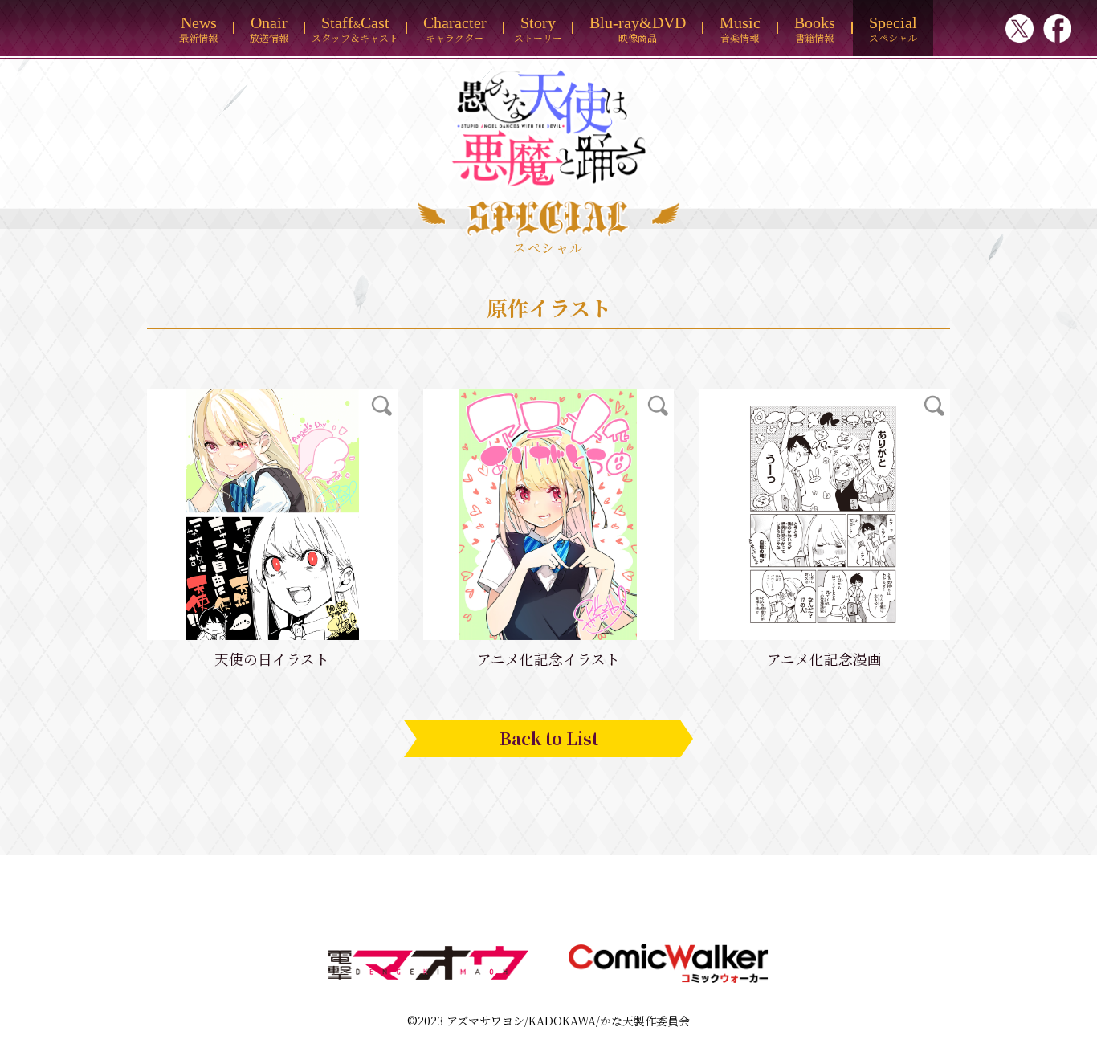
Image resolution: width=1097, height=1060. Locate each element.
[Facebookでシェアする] (1057, 30)
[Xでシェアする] (1019, 30)
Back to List (549, 738)
